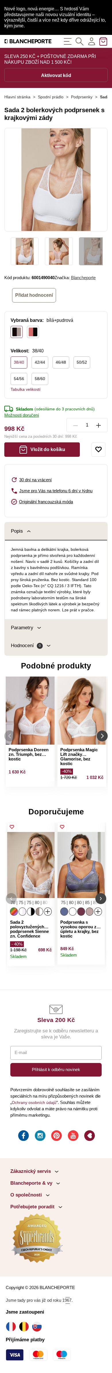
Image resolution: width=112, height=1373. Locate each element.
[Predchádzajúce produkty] (9, 736)
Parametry (22, 627)
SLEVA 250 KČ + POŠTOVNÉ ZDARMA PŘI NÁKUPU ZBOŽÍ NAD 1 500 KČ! (50, 59)
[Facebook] (23, 1136)
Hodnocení (26, 645)
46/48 (61, 362)
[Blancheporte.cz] (28, 41)
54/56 (19, 378)
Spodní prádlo (50, 97)
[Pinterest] (56, 1136)
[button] (11, 898)
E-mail (21, 1052)
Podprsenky (81, 97)
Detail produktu (48, 959)
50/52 (82, 362)
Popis (17, 531)
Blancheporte (83, 277)
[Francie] (12, 1326)
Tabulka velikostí (25, 389)
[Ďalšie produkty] (102, 736)
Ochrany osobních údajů (34, 1102)
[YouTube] (72, 1136)
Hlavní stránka (17, 97)
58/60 (40, 378)
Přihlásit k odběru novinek (56, 1069)
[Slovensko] (38, 1326)
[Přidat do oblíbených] (98, 449)
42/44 (40, 362)
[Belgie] (25, 1326)
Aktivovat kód (56, 75)
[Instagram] (39, 1136)
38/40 (19, 362)
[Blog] (89, 1136)
